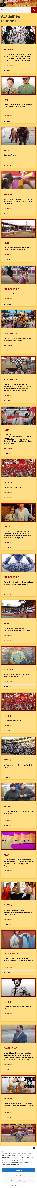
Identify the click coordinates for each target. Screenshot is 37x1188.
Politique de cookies (17, 1185)
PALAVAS (8, 49)
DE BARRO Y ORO (12, 953)
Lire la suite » (8, 65)
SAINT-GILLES (10, 333)
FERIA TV (8, 194)
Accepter (18, 1170)
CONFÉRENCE (10, 1048)
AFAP (6, 855)
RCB (6, 100)
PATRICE (8, 150)
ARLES (7, 806)
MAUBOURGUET (12, 289)
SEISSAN (8, 1099)
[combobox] (15, 10)
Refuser (18, 1175)
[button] (34, 1148)
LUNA (6, 430)
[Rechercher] (34, 10)
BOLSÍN (7, 527)
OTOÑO (7, 760)
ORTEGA (8, 905)
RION (6, 243)
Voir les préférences (18, 1181)
